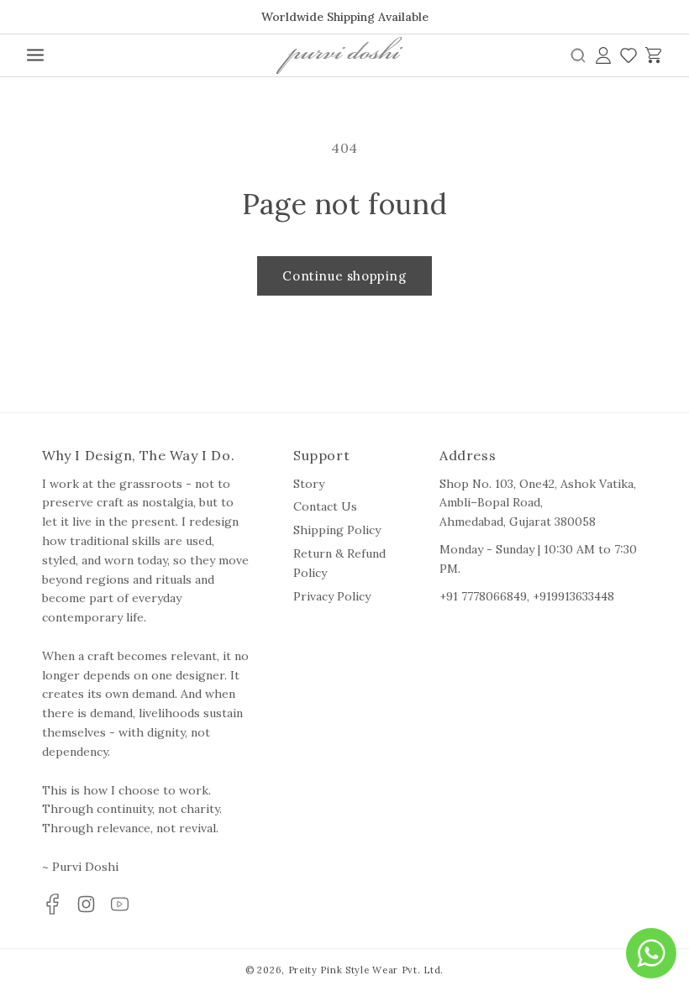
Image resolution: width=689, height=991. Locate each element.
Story (308, 483)
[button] (35, 55)
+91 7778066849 (483, 596)
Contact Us (325, 506)
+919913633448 (573, 596)
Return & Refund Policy (339, 563)
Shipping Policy (337, 529)
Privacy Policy (332, 596)
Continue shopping (344, 276)
